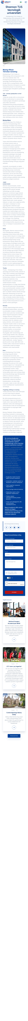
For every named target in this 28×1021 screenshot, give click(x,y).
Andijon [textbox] (8, 554)
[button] (21, 2)
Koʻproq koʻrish (14, 735)
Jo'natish (14, 592)
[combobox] (14, 554)
